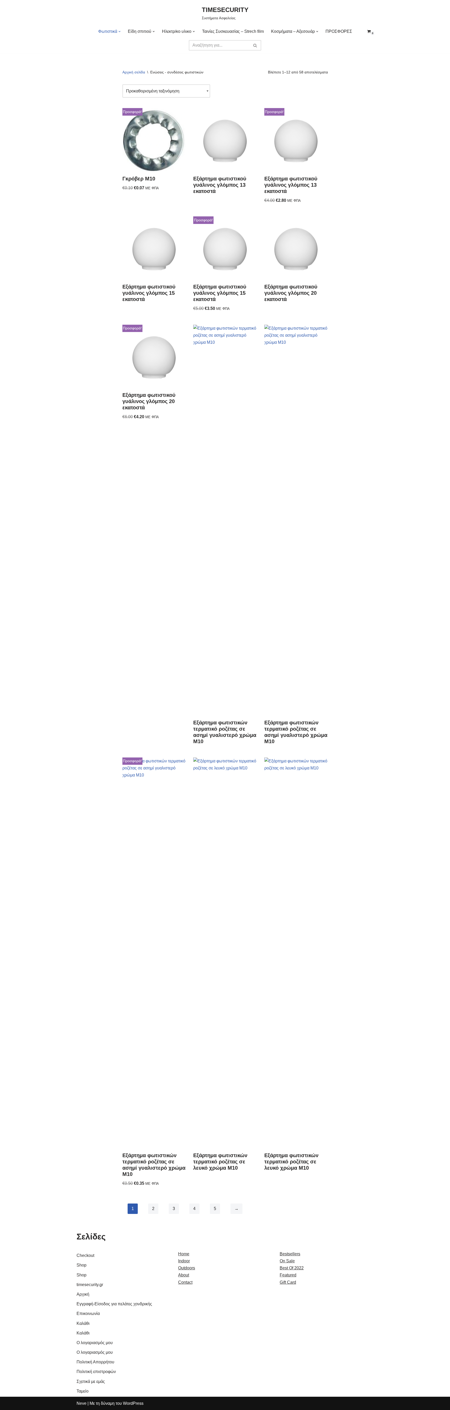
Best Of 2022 (292, 1268)
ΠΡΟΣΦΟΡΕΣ (339, 31)
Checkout (85, 1255)
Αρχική (83, 1294)
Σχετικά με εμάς (91, 1381)
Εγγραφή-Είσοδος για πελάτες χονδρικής (114, 1304)
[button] (119, 31)
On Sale (287, 1261)
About (183, 1275)
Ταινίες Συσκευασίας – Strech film (233, 31)
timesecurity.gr (90, 1284)
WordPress (133, 1403)
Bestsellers (290, 1254)
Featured (288, 1275)
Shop (81, 1265)
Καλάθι (83, 1323)
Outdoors (186, 1268)
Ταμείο (83, 1391)
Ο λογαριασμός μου (95, 1342)
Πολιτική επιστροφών (96, 1371)
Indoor (184, 1261)
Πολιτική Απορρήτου (95, 1362)
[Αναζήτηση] (255, 45)
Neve (81, 1403)
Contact (185, 1282)
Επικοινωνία (88, 1313)
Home (183, 1254)
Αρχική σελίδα (133, 72)
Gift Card (288, 1282)
